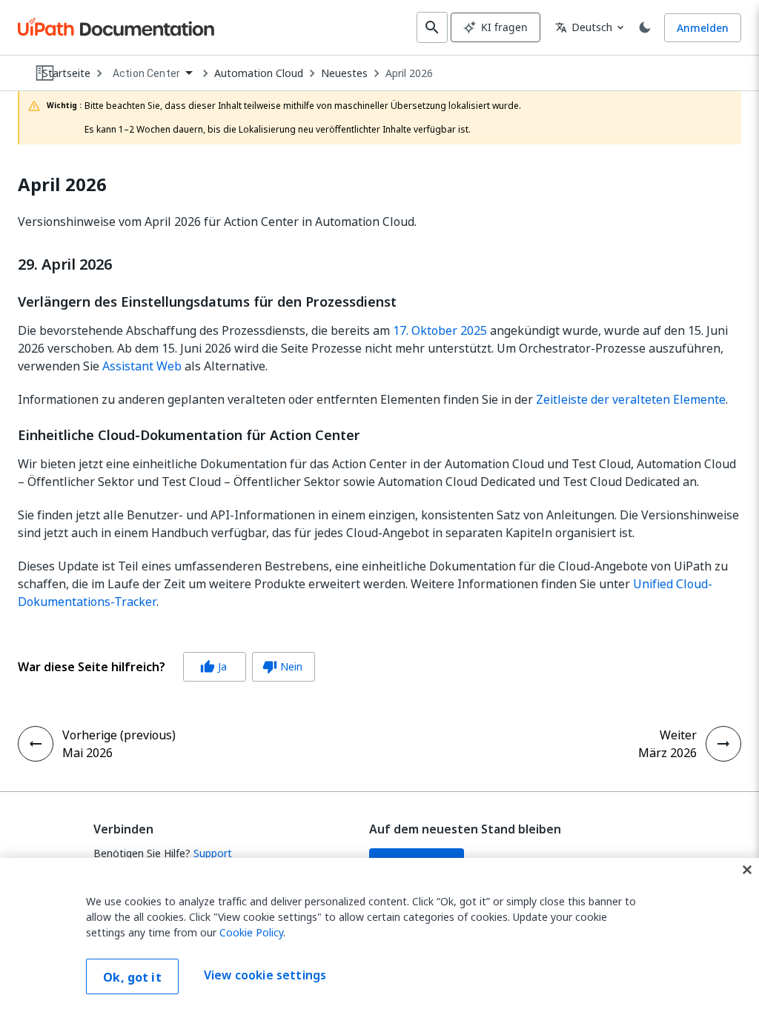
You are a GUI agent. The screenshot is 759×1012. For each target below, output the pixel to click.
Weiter (678, 735)
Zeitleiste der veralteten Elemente (631, 399)
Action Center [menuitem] (146, 73)
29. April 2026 (65, 264)
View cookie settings (265, 975)
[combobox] (152, 73)
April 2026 (409, 73)
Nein (282, 666)
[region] (379, 935)
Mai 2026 (87, 753)
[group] (166, 667)
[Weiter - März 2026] (723, 744)
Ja (213, 666)
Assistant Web (142, 366)
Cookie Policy (251, 932)
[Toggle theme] (644, 27)
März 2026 (667, 753)
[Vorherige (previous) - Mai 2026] (35, 744)
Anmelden (703, 28)
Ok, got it (132, 977)
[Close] (747, 869)
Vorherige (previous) (119, 735)
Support (212, 853)
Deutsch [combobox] (583, 27)
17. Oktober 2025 (440, 330)
